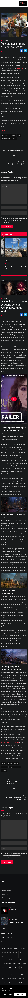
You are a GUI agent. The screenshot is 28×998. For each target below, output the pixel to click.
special (14, 978)
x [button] (26, 986)
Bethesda (23, 948)
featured (13, 135)
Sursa (3, 130)
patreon (22, 967)
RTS (22, 974)
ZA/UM (13, 138)
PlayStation (7, 971)
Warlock (4, 770)
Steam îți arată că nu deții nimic (17, 163)
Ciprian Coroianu (8, 315)
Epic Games (5, 956)
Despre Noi (5, 894)
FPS (20, 956)
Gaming (11, 959)
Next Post (21, 161)
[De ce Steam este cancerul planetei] (4, 921)
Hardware (8, 963)
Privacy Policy (6, 898)
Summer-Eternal (6, 138)
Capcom (9, 952)
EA (20, 952)
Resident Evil (15, 971)
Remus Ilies (7, 51)
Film (16, 956)
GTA (20, 959)
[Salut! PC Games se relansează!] (4, 910)
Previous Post (8, 147)
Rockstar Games (11, 974)
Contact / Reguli (6, 890)
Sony (3, 978)
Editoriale (12, 917)
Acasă (4, 886)
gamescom (4, 959)
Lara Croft (4, 967)
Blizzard (4, 952)
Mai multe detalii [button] (6, 990)
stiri (23, 978)
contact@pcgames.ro (10, 937)
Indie (19, 963)
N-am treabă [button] (20, 994)
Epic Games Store (13, 742)
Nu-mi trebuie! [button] (8, 994)
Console (15, 952)
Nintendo (17, 967)
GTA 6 (3, 963)
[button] (22, 234)
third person (17, 767)
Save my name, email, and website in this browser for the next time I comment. (15, 220)
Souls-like (8, 978)
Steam (3, 742)
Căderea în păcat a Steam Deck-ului (12, 150)
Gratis (16, 959)
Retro (21, 971)
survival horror (11, 982)
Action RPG (9, 948)
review (3, 974)
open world (4, 767)
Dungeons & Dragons (13, 763)
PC (2, 971)
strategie (4, 982)
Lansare (24, 963)
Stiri (10, 907)
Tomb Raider (19, 982)
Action (3, 763)
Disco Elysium (5, 135)
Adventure (16, 948)
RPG (19, 135)
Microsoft (10, 967)
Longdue (20, 68)
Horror (14, 963)
